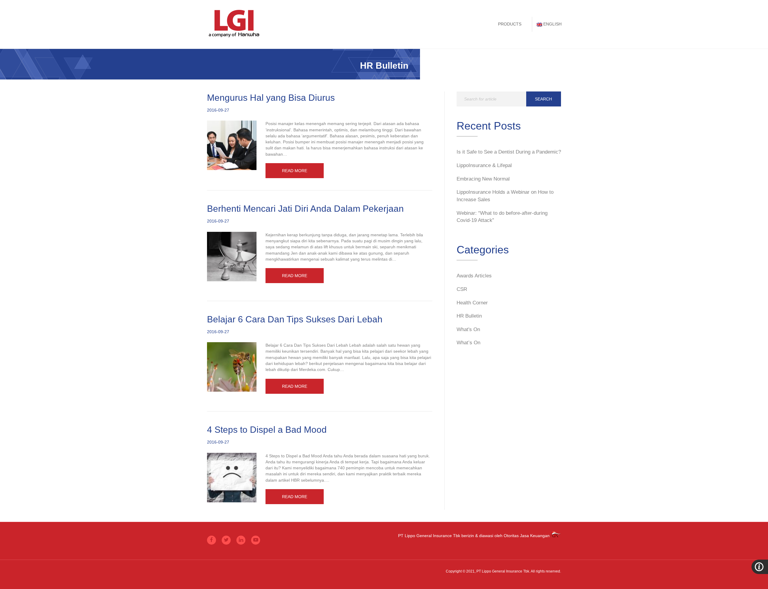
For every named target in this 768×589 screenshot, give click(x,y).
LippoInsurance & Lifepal (484, 165)
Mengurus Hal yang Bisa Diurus (271, 98)
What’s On (468, 342)
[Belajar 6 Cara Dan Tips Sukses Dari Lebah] (231, 366)
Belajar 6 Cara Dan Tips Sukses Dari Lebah (294, 319)
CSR (462, 289)
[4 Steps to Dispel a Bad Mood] (231, 477)
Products (509, 24)
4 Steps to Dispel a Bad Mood (267, 430)
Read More (294, 170)
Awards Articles (474, 276)
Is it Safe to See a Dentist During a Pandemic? (509, 152)
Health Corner (472, 303)
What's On (468, 329)
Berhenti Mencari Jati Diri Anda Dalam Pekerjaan (305, 209)
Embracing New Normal (483, 179)
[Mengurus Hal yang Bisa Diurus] (231, 145)
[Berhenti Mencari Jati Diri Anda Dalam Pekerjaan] (231, 256)
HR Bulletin (469, 316)
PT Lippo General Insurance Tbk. (503, 571)
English (552, 24)
